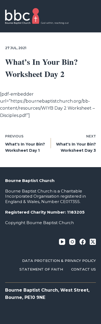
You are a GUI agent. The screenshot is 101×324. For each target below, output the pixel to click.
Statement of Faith (41, 269)
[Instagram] (72, 242)
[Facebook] (82, 242)
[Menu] (93, 16)
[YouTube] (62, 242)
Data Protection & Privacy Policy (59, 260)
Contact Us (83, 269)
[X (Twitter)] (93, 242)
